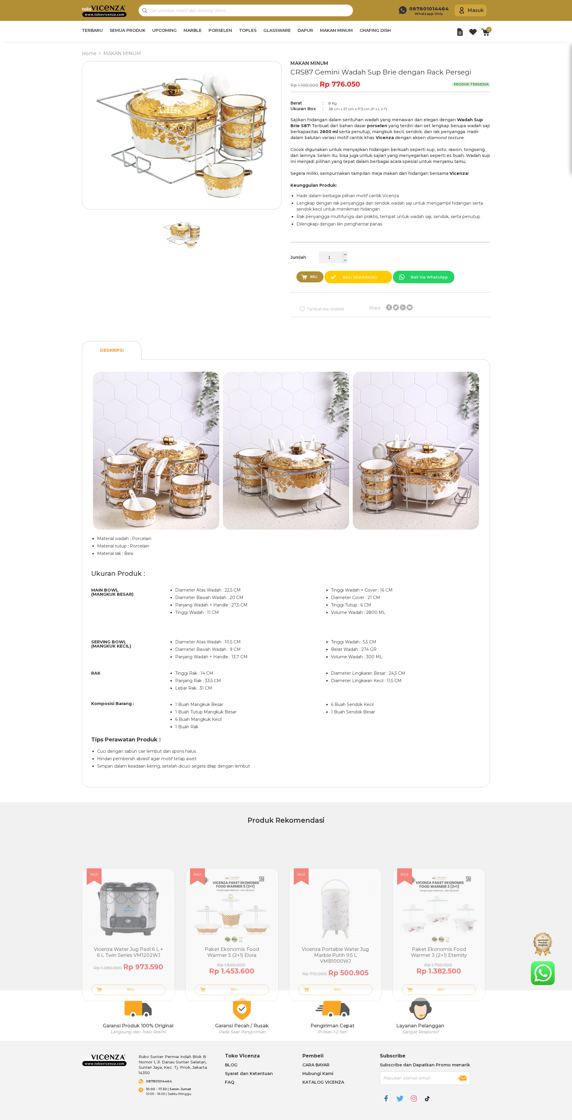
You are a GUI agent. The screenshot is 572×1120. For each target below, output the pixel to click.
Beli (313, 277)
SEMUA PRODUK (127, 30)
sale (94, 874)
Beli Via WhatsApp (429, 277)
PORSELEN (220, 30)
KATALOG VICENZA (323, 1082)
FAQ (229, 1082)
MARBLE (193, 30)
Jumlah (298, 257)
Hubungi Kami (317, 1073)
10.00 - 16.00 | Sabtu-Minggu (168, 1092)
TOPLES (248, 30)
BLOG (231, 1065)
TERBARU (92, 30)
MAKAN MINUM (336, 30)
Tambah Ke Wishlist (325, 309)
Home (89, 53)
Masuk (476, 10)
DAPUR (305, 30)
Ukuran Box (303, 109)
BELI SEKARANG (360, 277)
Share (375, 307)
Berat (296, 103)
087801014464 (159, 1081)
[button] (345, 254)
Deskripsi (112, 350)
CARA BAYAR (315, 1065)
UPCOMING (164, 30)
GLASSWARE (277, 30)
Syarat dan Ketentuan (249, 1073)
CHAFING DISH (375, 30)
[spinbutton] (333, 257)
